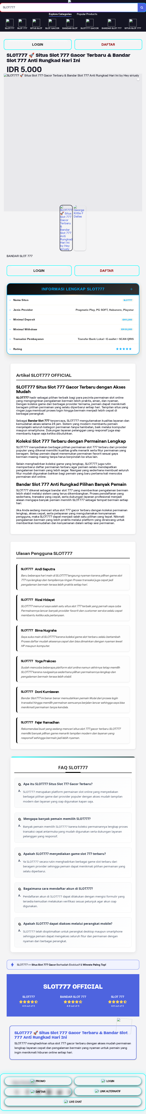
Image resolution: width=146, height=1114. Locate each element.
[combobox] (69, 7)
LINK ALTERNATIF (110, 1091)
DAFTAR (108, 44)
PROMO (40, 1079)
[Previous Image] (7, 143)
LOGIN (37, 44)
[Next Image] (139, 143)
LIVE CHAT (75, 1103)
